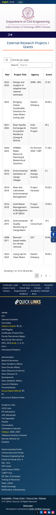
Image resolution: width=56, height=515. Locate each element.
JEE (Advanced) (9, 415)
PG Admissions (8, 411)
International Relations (11, 349)
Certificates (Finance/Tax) (12, 332)
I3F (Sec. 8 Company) (11, 476)
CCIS (47, 288)
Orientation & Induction (11, 428)
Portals (37, 288)
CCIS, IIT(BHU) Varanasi (39, 508)
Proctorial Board (8, 387)
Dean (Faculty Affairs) (11, 367)
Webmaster (28, 505)
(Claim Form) (9, 288)
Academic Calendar (40, 290)
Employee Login (10, 285)
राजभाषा (4, 312)
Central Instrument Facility (13, 452)
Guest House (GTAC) (11, 469)
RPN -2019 (6, 343)
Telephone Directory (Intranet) (14, 435)
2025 (18, 431)
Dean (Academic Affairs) (12, 363)
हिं (17, 326)
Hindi (12, 2)
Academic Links (8, 404)
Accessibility (7, 498)
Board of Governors (10, 360)
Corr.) (4, 346)
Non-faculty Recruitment (12, 339)
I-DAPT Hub (7, 472)
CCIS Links (6, 408)
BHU (34, 293)
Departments (20, 290)
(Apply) (22, 336)
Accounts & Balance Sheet (13, 397)
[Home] (28, 13)
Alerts (10, 483)
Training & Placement (11, 479)
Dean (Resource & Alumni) (13, 370)
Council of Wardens (10, 384)
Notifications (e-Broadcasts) (13, 489)
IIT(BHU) (24, 293)
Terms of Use (31, 498)
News (4, 483)
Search (14, 65)
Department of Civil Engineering (28, 22)
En (21, 326)
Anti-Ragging (7, 329)
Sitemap (42, 498)
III (22, 343)
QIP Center (6, 466)
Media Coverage (9, 486)
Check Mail (24, 288)
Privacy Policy (19, 498)
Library (6, 290)
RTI (3, 316)
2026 (12, 431)
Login (20, 2)
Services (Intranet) (31, 285)
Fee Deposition (8, 418)
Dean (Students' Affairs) (12, 380)
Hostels (5, 421)
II (20, 343)
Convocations (7, 425)
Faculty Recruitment (10, 336)
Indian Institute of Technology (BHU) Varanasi (28, 27)
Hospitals (48, 285)
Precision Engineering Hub (13, 456)
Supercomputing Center (12, 449)
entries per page (20, 59)
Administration (8, 357)
